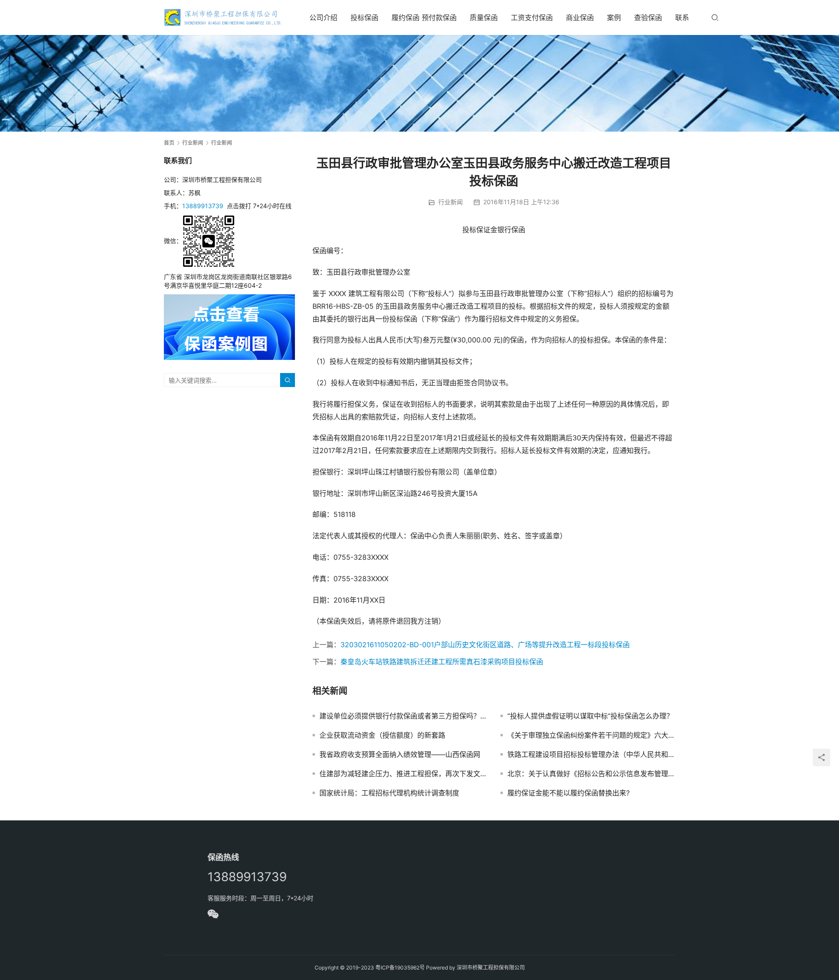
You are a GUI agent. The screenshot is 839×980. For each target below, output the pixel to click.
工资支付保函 (532, 17)
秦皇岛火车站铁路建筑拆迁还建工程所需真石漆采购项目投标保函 (441, 661)
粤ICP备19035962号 (400, 967)
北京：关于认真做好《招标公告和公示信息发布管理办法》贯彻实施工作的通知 (591, 774)
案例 (614, 17)
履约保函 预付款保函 (424, 17)
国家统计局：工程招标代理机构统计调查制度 (389, 793)
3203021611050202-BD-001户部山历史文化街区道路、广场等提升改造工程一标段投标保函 (485, 644)
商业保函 (580, 17)
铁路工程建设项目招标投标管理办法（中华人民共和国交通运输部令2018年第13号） (591, 754)
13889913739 (202, 205)
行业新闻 (450, 202)
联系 (682, 17)
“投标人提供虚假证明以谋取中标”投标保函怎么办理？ (590, 716)
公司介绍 (323, 17)
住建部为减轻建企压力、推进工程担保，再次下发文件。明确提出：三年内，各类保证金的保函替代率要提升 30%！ (403, 774)
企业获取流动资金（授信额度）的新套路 (382, 735)
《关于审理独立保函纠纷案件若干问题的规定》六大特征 (591, 735)
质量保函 (484, 17)
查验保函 (648, 17)
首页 (169, 143)
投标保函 (364, 17)
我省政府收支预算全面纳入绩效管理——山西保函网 (399, 754)
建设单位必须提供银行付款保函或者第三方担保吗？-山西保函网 (403, 716)
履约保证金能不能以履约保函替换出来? (568, 793)
